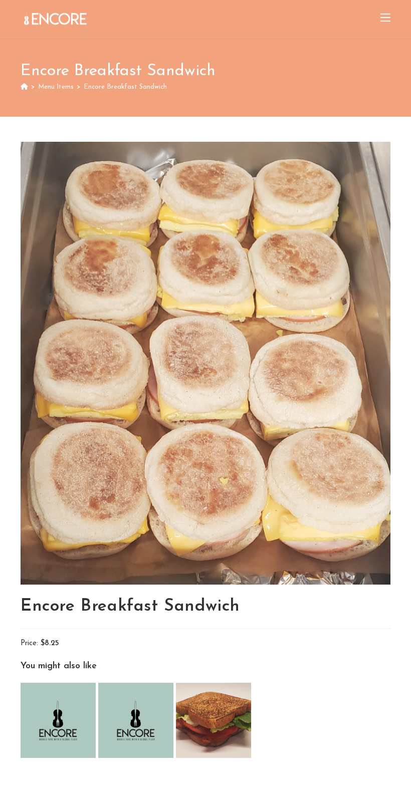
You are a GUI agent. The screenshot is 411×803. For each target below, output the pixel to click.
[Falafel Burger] (59, 720)
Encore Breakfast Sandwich (125, 87)
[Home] (24, 87)
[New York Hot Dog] (137, 720)
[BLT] (213, 720)
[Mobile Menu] (385, 19)
